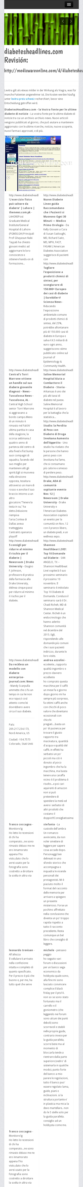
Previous (63, 21)
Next (70, 21)
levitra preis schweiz (23, 98)
